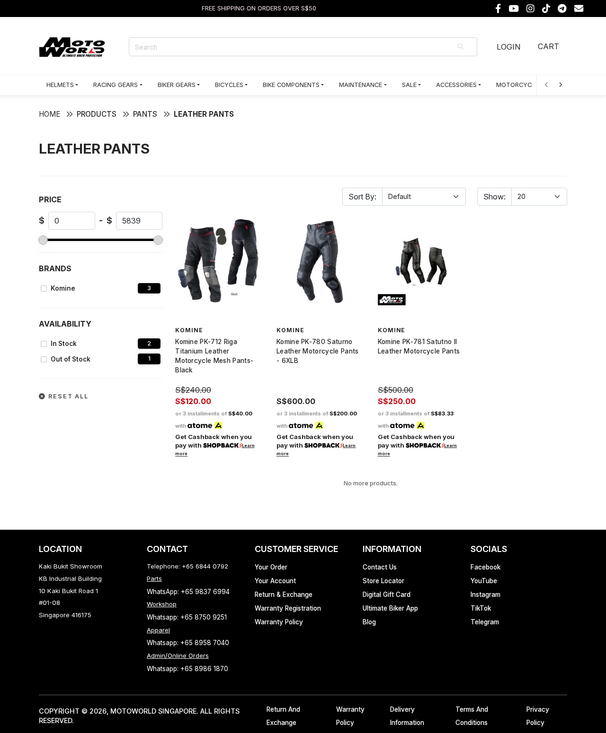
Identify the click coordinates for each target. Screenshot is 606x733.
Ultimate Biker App (390, 608)
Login (508, 47)
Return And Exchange (283, 716)
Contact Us (380, 567)
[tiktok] (546, 8)
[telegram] (562, 8)
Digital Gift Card (386, 594)
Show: (494, 196)
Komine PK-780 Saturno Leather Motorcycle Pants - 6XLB (317, 351)
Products (96, 114)
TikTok (481, 608)
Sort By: (362, 196)
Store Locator (383, 581)
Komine (63, 288)
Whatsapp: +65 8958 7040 (188, 643)
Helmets (60, 84)
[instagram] (530, 8)
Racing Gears (115, 84)
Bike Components (291, 84)
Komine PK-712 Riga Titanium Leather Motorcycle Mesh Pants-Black (214, 356)
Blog (369, 622)
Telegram (485, 622)
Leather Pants (204, 114)
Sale (409, 84)
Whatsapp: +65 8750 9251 (187, 617)
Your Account (275, 581)
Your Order (271, 567)
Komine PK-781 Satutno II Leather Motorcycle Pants (419, 346)
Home (49, 114)
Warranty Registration (288, 608)
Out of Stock (70, 359)
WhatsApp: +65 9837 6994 (188, 591)
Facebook (485, 567)
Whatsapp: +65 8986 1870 (187, 669)
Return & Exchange (283, 594)
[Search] (461, 46)
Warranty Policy (279, 622)
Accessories (456, 84)
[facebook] (498, 8)
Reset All (67, 396)
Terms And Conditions (471, 716)
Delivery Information (407, 716)
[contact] (578, 8)
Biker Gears (177, 84)
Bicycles (229, 84)
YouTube (484, 581)
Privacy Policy (537, 716)
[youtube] (513, 8)
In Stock (64, 343)
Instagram (485, 594)
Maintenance (360, 84)
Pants (145, 114)
